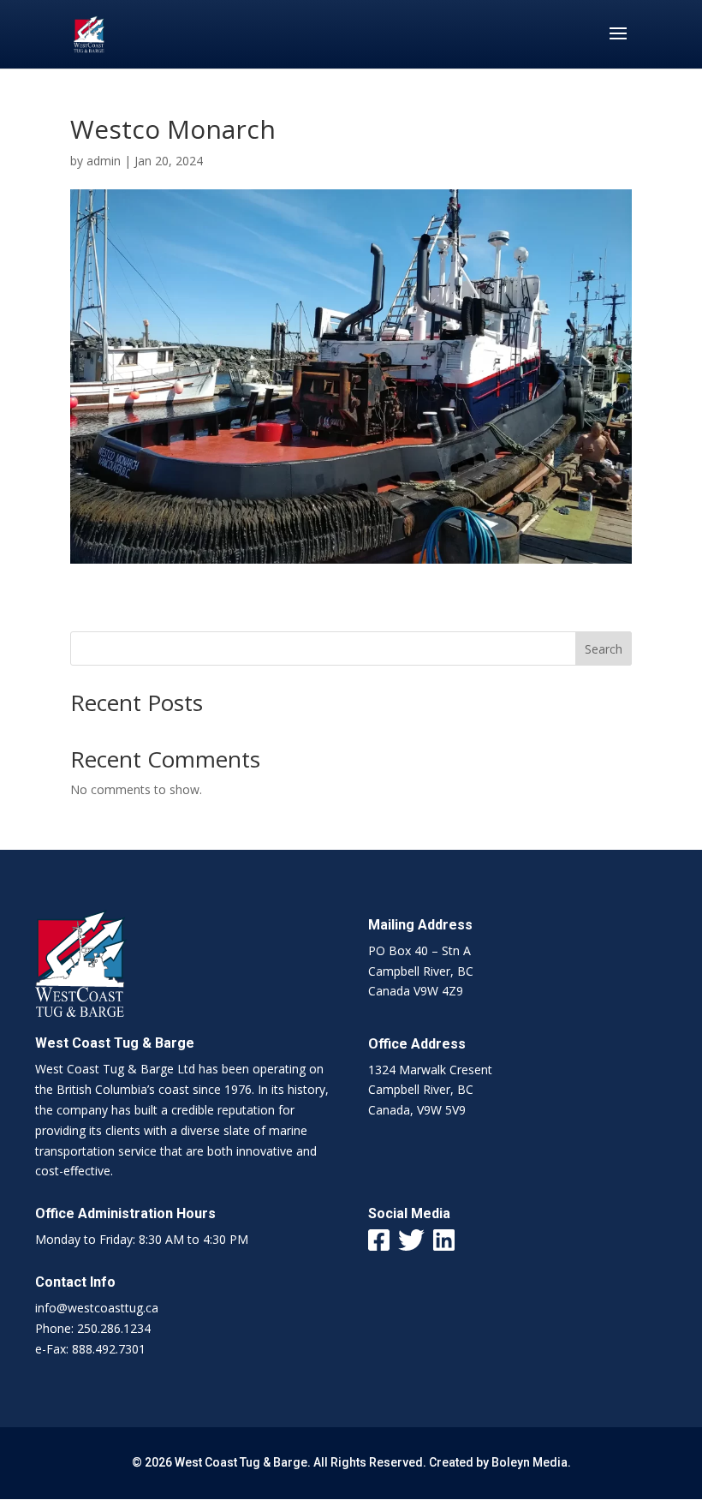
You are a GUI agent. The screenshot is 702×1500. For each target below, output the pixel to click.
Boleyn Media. (531, 1462)
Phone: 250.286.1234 (93, 1328)
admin (103, 160)
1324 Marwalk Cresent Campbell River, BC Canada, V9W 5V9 (430, 1090)
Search (603, 649)
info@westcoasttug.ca (96, 1308)
